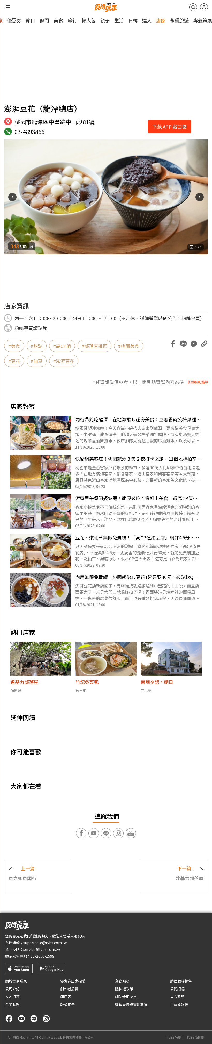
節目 (30, 20)
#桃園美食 (128, 345)
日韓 (133, 20)
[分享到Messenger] (194, 344)
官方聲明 (177, 996)
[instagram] (46, 1018)
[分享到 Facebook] (173, 344)
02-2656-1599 (42, 956)
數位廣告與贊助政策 (131, 1004)
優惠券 (14, 20)
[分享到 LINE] (183, 344)
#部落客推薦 (94, 345)
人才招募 (12, 996)
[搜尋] (193, 7)
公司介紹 (12, 988)
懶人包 (89, 20)
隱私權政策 (124, 988)
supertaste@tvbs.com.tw (45, 942)
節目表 (65, 996)
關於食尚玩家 (16, 981)
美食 (58, 20)
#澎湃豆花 (63, 361)
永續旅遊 (179, 20)
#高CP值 (62, 345)
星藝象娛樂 (179, 1004)
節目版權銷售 (181, 981)
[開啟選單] (8, 7)
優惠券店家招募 (73, 981)
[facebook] (9, 1018)
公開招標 (177, 988)
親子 (105, 20)
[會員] (204, 7)
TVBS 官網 (174, 1037)
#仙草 (37, 361)
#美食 (14, 345)
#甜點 (37, 345)
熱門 (44, 20)
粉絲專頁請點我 (30, 328)
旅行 (72, 20)
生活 (119, 20)
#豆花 (14, 361)
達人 (147, 20)
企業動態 (12, 1004)
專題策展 (202, 20)
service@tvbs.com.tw (41, 949)
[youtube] (21, 1018)
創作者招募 (69, 988)
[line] (34, 1018)
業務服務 (122, 981)
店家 (160, 20)
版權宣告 (67, 1004)
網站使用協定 (126, 996)
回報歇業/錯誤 (198, 382)
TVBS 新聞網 (195, 1037)
